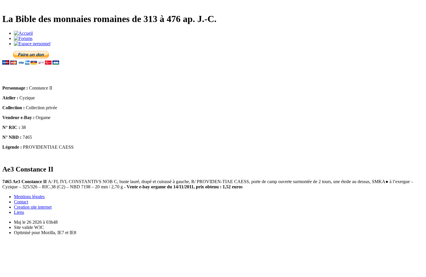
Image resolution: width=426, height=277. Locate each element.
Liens (19, 212)
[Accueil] (23, 33)
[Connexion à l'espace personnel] (32, 43)
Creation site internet (33, 207)
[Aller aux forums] (23, 38)
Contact (21, 201)
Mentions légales (29, 196)
